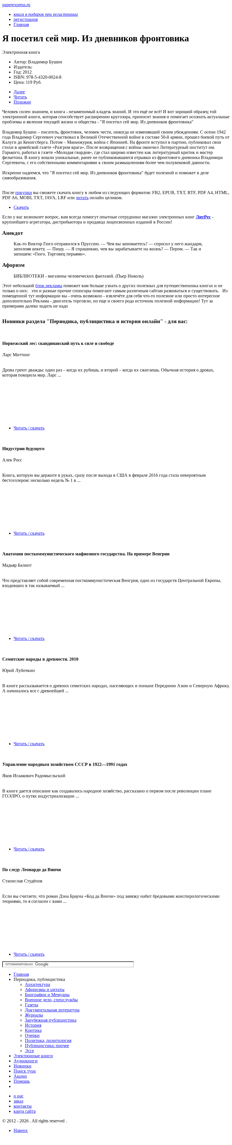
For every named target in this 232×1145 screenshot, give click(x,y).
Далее (19, 91)
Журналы (34, 1015)
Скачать (21, 207)
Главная (21, 974)
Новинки (22, 1066)
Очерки (32, 1035)
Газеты (31, 1004)
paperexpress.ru (16, 4)
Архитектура (37, 984)
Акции (20, 1076)
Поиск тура (25, 1071)
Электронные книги (33, 1055)
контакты (23, 1106)
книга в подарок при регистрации (46, 14)
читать (82, 197)
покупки (23, 192)
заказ (18, 1101)
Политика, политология (48, 1040)
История (33, 1025)
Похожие (22, 102)
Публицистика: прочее (47, 1045)
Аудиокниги (26, 1060)
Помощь (22, 1081)
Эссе (29, 1050)
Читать (20, 96)
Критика (33, 1030)
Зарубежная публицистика (50, 1020)
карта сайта (25, 1111)
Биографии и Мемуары (47, 994)
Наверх (21, 1130)
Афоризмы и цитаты (45, 989)
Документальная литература (52, 1009)
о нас (18, 1096)
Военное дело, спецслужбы (51, 999)
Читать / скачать (29, 428)
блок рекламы (48, 285)
